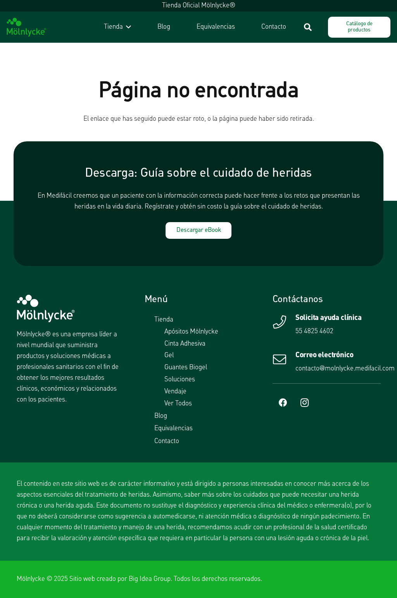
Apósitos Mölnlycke (191, 332)
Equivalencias (173, 428)
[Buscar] (307, 27)
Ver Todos (178, 403)
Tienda (163, 319)
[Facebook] (283, 403)
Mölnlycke (31, 579)
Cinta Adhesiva (184, 344)
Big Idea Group (150, 579)
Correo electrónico (324, 355)
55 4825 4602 (314, 331)
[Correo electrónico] (284, 359)
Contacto (166, 441)
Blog (160, 416)
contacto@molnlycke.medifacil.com (345, 368)
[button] (127, 27)
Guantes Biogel (185, 367)
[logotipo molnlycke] (26, 27)
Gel (169, 355)
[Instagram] (304, 403)
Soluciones (179, 379)
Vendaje (175, 391)
